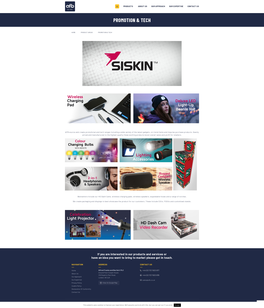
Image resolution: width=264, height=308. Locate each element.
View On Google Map (110, 283)
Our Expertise (77, 280)
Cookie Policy (76, 286)
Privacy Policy (77, 283)
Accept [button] (177, 305)
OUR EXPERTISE (176, 6)
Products (128, 6)
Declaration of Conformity (81, 289)
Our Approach (158, 6)
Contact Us (193, 6)
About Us (142, 6)
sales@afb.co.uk (149, 280)
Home (117, 6)
